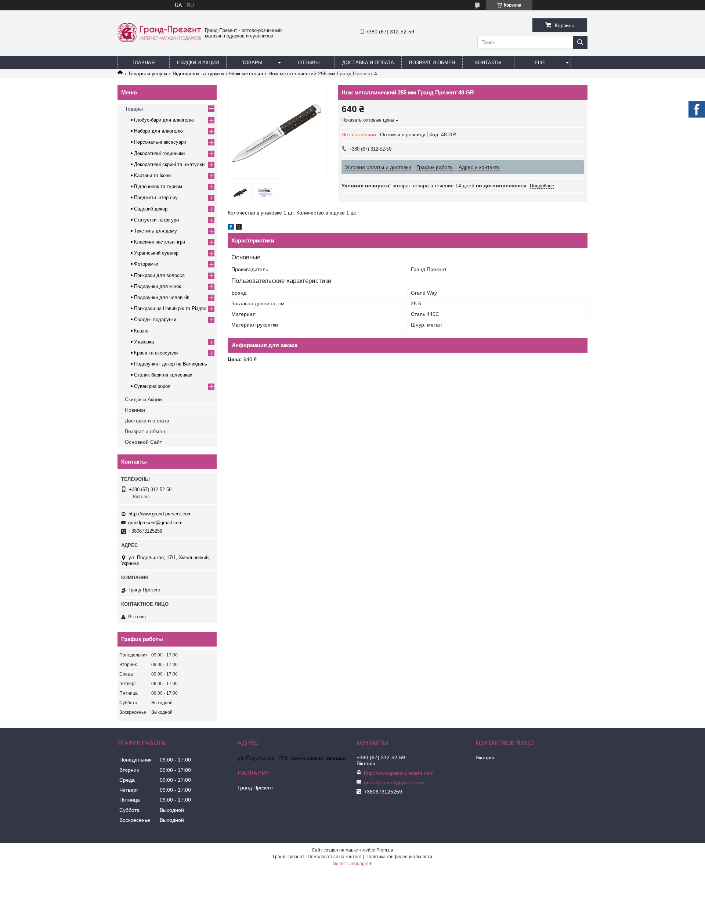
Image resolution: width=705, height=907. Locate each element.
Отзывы (309, 62)
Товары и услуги (147, 73)
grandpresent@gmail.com (155, 522)
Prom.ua (384, 850)
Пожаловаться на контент (335, 856)
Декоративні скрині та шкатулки (169, 164)
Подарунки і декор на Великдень (170, 364)
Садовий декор (150, 209)
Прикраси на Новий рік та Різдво (170, 308)
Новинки (135, 410)
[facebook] (231, 228)
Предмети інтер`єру (156, 197)
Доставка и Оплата (368, 62)
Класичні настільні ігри (159, 242)
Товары (252, 62)
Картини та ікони (152, 175)
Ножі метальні (246, 73)
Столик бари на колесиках (163, 375)
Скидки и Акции (198, 62)
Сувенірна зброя (152, 386)
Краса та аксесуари (156, 353)
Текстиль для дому (155, 231)
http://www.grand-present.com (160, 514)
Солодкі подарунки (155, 319)
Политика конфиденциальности (398, 856)
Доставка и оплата (147, 421)
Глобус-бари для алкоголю (164, 120)
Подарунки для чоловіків (161, 297)
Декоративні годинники (159, 153)
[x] (239, 228)
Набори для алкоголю (158, 131)
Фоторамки (146, 264)
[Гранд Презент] (159, 40)
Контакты (488, 62)
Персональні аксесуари (160, 142)
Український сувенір (156, 253)
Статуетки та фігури (156, 220)
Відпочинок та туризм (198, 73)
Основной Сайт (143, 442)
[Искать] (580, 42)
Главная (144, 62)
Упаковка (144, 342)
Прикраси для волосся (159, 275)
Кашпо (141, 331)
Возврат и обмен (432, 62)
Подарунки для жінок (157, 286)
